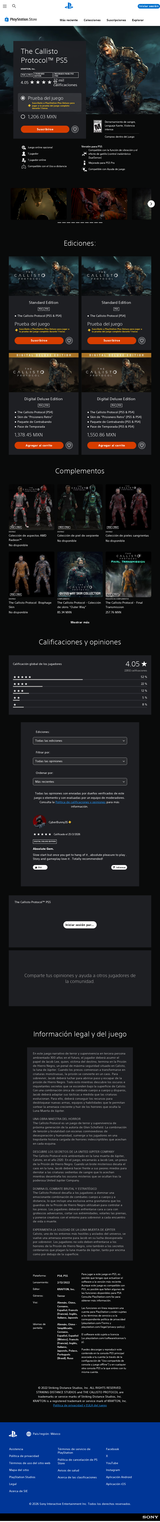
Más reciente (69, 20)
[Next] (151, 203)
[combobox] (80, 740)
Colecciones (92, 20)
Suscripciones (116, 20)
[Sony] (150, 1520)
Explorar (138, 20)
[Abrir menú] (4, 6)
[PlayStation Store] (21, 19)
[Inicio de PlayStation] (69, 6)
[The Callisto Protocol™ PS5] (39, 204)
